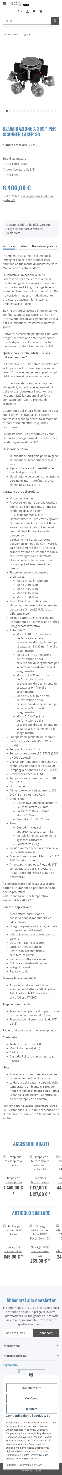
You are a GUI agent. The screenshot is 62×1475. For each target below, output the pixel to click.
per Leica (13, 175)
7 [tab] (28, 111)
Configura (31, 1398)
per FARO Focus (17, 164)
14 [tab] (52, 111)
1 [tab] (7, 111)
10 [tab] (38, 111)
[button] (27, 11)
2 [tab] (10, 111)
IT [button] (18, 11)
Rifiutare (31, 1409)
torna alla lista (12, 34)
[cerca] (55, 21)
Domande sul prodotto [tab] (44, 246)
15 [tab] (55, 111)
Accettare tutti (31, 1388)
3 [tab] (14, 111)
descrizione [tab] (9, 246)
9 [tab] (34, 111)
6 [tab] (24, 111)
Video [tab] (24, 246)
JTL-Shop (37, 1470)
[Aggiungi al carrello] (5, 45)
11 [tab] (41, 111)
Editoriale (11, 1464)
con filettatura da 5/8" (21, 169)
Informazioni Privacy (31, 1464)
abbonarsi (46, 1333)
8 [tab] (31, 111)
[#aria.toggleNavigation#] (4, 2)
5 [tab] (21, 111)
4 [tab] (17, 111)
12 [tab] (45, 111)
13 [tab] (48, 111)
